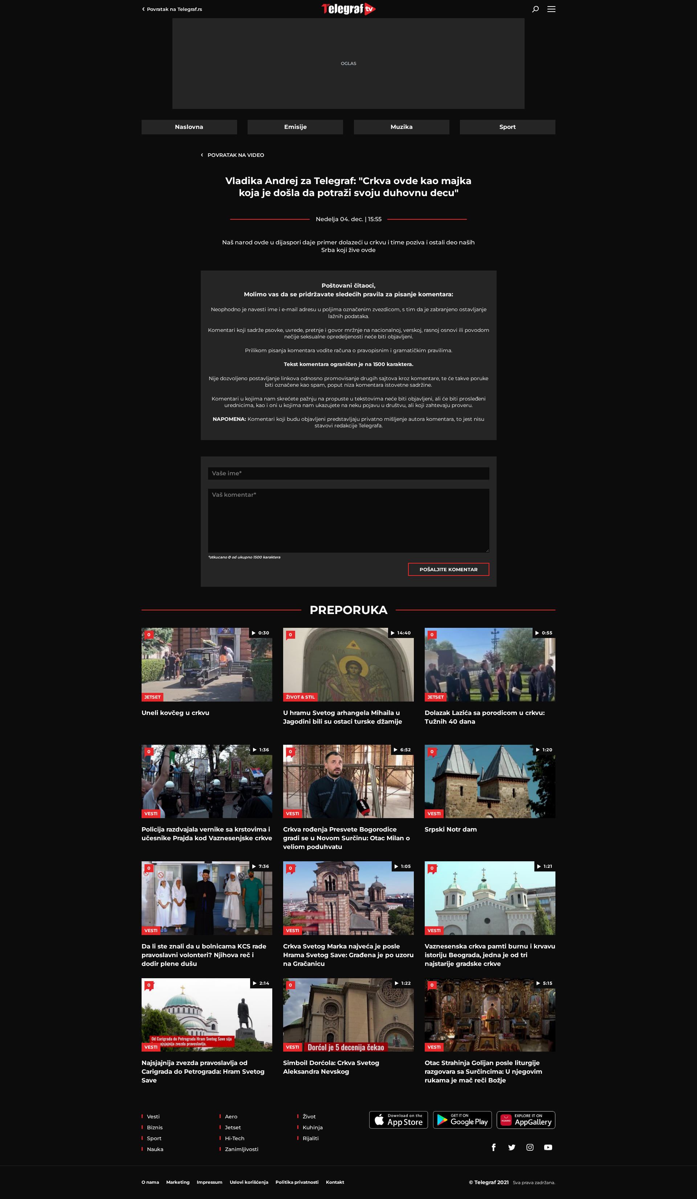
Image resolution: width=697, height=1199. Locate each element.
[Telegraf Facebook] (493, 1147)
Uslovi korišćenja (249, 1182)
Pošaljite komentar (449, 569)
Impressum (210, 1182)
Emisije (295, 126)
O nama (150, 1182)
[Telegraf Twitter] (512, 1147)
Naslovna (189, 126)
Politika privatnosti (297, 1182)
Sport (508, 126)
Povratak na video (232, 155)
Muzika (402, 126)
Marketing (177, 1182)
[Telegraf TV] (548, 1147)
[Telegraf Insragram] (530, 1147)
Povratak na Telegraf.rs (174, 9)
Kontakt (335, 1182)
